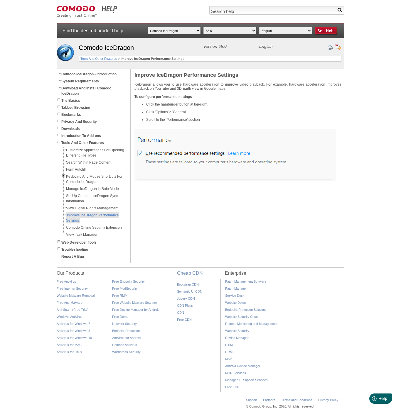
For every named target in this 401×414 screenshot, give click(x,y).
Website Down (235, 302)
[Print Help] (330, 47)
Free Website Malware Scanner (134, 302)
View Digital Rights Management (92, 208)
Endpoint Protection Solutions (246, 309)
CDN (180, 312)
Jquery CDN (186, 298)
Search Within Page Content (88, 162)
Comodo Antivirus (124, 345)
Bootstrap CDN (188, 284)
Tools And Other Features (98, 58)
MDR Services (235, 373)
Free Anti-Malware (69, 302)
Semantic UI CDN (189, 291)
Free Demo (120, 316)
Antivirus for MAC (69, 345)
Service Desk (235, 295)
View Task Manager (81, 235)
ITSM (229, 345)
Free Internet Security (72, 288)
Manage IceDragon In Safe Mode (92, 189)
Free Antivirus (66, 281)
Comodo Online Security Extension (94, 227)
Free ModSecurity (125, 288)
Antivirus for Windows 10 (74, 338)
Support (251, 400)
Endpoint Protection (126, 330)
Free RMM (119, 295)
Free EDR (232, 387)
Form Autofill (76, 169)
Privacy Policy (328, 400)
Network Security (124, 323)
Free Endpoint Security (128, 281)
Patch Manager (236, 288)
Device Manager (237, 338)
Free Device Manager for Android (135, 309)
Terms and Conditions (296, 400)
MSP (228, 359)
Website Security (237, 330)
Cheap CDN (190, 273)
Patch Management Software (245, 281)
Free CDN (184, 319)
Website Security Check (242, 316)
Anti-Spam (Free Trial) (72, 309)
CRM (228, 352)
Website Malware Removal (76, 295)
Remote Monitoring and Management (251, 323)
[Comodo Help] (87, 16)
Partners (269, 400)
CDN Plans (185, 305)
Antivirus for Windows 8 (73, 330)
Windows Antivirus (69, 316)
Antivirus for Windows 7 (73, 323)
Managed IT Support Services (246, 380)
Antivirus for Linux (69, 352)
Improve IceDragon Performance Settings (92, 218)
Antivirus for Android (126, 338)
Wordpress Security (126, 352)
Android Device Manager (242, 366)
